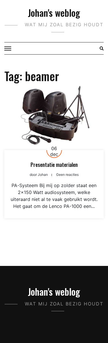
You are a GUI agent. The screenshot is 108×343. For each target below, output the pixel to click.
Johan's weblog (54, 12)
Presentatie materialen (54, 164)
